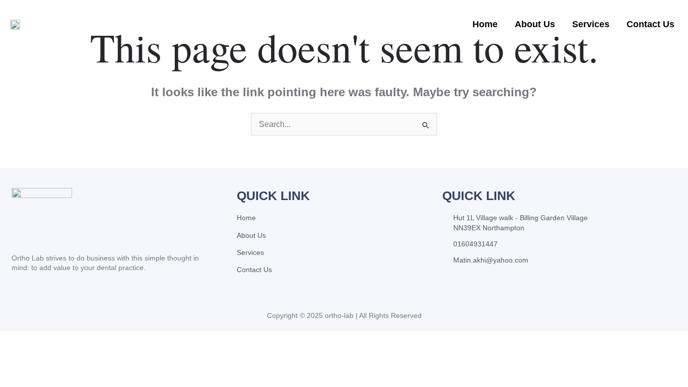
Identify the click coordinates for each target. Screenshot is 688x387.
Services (590, 24)
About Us (535, 24)
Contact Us (650, 24)
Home (485, 24)
